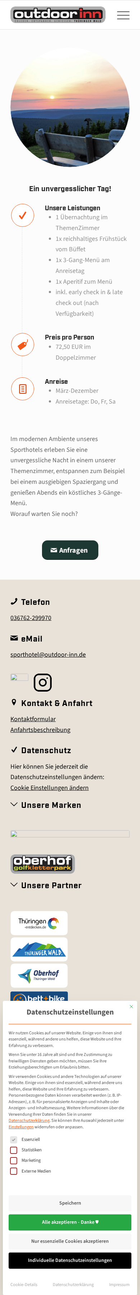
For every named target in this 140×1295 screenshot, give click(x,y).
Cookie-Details (23, 1284)
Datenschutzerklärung (29, 1120)
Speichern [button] (70, 1203)
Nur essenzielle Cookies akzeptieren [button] (70, 1241)
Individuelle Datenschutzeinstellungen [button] (70, 1260)
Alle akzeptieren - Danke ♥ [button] (70, 1222)
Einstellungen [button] (21, 1127)
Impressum (119, 1284)
